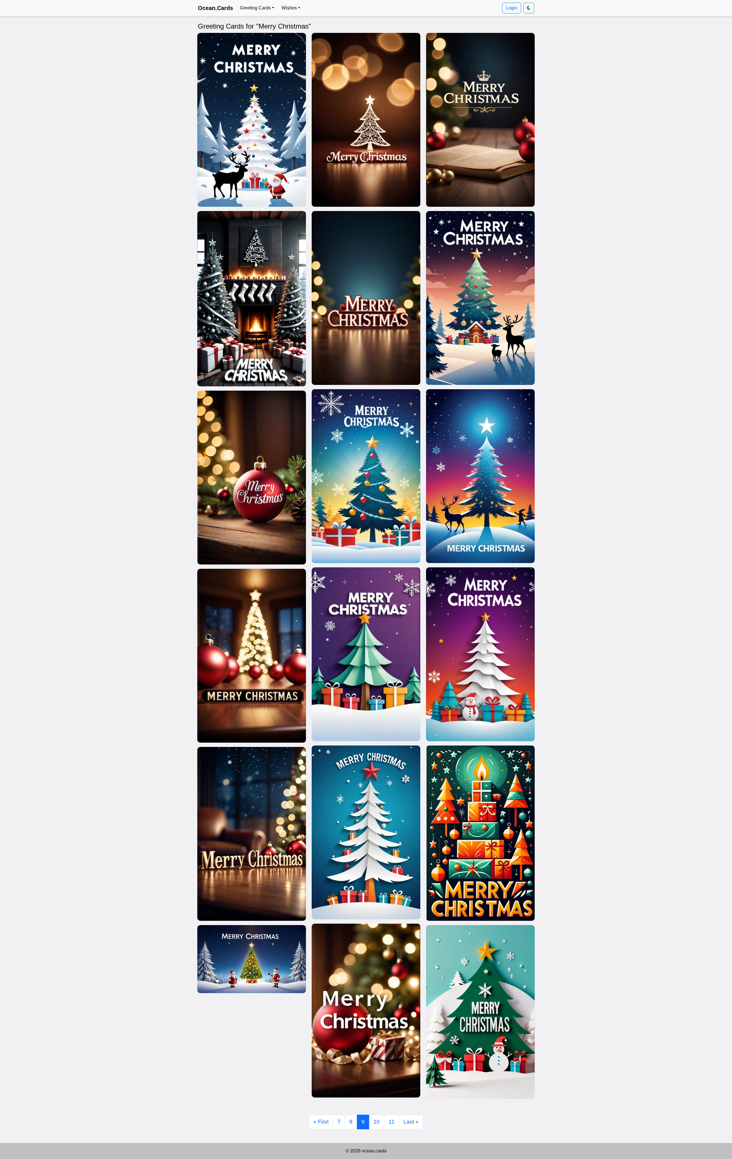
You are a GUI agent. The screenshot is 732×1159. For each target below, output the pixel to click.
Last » (411, 1122)
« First (321, 1122)
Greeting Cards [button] (255, 7)
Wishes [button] (289, 7)
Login (511, 7)
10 (376, 1122)
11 (392, 1122)
